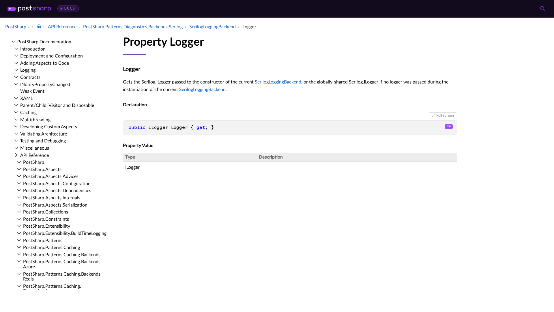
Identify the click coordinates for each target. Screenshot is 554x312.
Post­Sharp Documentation (44, 42)
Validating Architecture (43, 134)
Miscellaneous (34, 148)
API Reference (34, 155)
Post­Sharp (33, 162)
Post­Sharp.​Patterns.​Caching (51, 247)
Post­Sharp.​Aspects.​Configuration (57, 183)
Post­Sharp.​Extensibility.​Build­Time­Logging (64, 233)
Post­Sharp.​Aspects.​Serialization (55, 205)
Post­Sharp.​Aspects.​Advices (50, 176)
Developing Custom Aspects (48, 127)
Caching (28, 112)
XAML (26, 98)
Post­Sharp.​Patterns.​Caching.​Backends (61, 254)
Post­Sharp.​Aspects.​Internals (51, 198)
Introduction (33, 49)
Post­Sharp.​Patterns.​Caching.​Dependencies (52, 289)
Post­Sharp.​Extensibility (46, 226)
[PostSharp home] (29, 8)
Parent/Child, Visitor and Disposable (57, 105)
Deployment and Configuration (51, 56)
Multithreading (35, 120)
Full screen (445, 115)
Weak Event (32, 91)
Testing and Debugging (43, 141)
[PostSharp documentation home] (39, 27)
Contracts (30, 77)
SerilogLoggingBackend (278, 82)
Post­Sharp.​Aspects (42, 169)
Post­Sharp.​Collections (45, 212)
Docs (69, 8)
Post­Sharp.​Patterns (42, 240)
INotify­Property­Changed (45, 84)
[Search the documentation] (542, 8)
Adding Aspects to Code (44, 63)
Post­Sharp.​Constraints (46, 219)
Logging (27, 70)
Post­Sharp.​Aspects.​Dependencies (57, 190)
